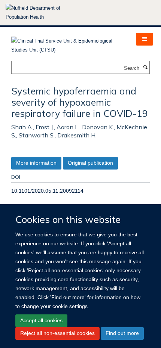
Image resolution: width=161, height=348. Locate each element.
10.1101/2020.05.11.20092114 (47, 191)
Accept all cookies (41, 320)
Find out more (122, 333)
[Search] (145, 67)
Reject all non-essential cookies (57, 333)
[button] (144, 39)
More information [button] (36, 163)
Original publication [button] (90, 163)
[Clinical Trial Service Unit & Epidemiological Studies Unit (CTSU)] (68, 43)
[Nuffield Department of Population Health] (43, 12)
